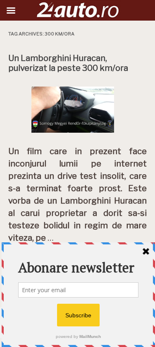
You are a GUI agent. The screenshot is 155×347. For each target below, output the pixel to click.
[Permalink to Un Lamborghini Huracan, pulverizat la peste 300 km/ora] (77, 135)
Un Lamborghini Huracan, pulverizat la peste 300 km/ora (68, 63)
